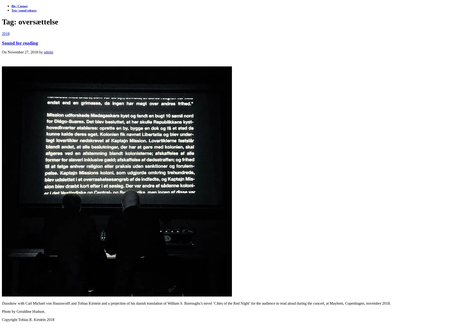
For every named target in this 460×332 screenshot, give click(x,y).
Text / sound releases (24, 10)
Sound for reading (20, 43)
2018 (6, 34)
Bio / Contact (20, 6)
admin (48, 52)
